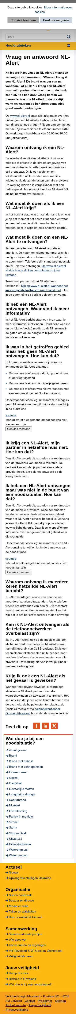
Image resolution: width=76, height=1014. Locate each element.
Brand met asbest (21, 761)
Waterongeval (18, 849)
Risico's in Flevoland (22, 978)
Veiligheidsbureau (21, 956)
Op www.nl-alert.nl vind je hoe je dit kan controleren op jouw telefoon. (35, 270)
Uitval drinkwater (20, 844)
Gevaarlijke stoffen (21, 789)
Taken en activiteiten (22, 911)
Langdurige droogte (22, 794)
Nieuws (14, 872)
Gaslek (13, 777)
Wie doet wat (17, 939)
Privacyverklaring (16, 1009)
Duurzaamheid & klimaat (25, 917)
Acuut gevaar (18, 750)
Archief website (15, 1005)
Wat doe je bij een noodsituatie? (30, 984)
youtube (10, 415)
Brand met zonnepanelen (26, 766)
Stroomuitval (17, 833)
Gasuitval (15, 783)
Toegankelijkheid (39, 1005)
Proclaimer (45, 1000)
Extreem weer (18, 772)
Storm (13, 827)
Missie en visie (18, 906)
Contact (30, 1000)
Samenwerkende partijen (25, 934)
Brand (13, 755)
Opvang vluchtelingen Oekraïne (30, 878)
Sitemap (60, 1000)
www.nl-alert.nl (20, 115)
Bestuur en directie (21, 900)
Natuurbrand (17, 799)
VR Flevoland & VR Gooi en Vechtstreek (35, 950)
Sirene (13, 822)
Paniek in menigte (21, 816)
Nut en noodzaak (20, 895)
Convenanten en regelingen (27, 945)
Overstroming (18, 811)
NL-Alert (14, 805)
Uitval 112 (15, 838)
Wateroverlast (18, 855)
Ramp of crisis (18, 973)
